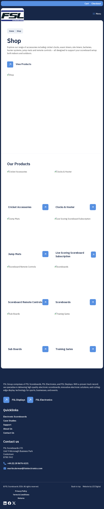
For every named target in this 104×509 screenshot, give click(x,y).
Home (11, 31)
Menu (98, 13)
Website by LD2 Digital (92, 486)
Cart (87, 3)
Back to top (76, 486)
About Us (7, 429)
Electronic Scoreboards (15, 416)
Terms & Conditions (21, 495)
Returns (21, 498)
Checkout (96, 3)
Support (7, 424)
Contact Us (8, 433)
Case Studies (9, 420)
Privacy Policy (21, 491)
